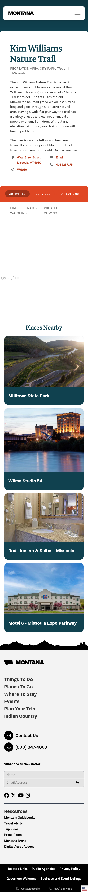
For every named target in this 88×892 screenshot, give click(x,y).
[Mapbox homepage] (10, 278)
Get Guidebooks (30, 888)
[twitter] (13, 795)
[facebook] (6, 795)
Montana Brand (15, 841)
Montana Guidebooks (19, 817)
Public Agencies (43, 869)
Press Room (13, 835)
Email (59, 157)
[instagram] (28, 795)
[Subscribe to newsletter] (78, 782)
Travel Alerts (13, 823)
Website (22, 170)
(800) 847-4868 (31, 747)
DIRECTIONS (70, 193)
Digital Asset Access (19, 846)
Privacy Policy (70, 869)
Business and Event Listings (61, 878)
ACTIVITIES (17, 193)
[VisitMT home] (18, 13)
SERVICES (43, 193)
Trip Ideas (11, 829)
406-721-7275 (64, 164)
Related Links (18, 869)
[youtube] (21, 795)
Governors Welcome (21, 878)
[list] (44, 229)
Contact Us (26, 735)
